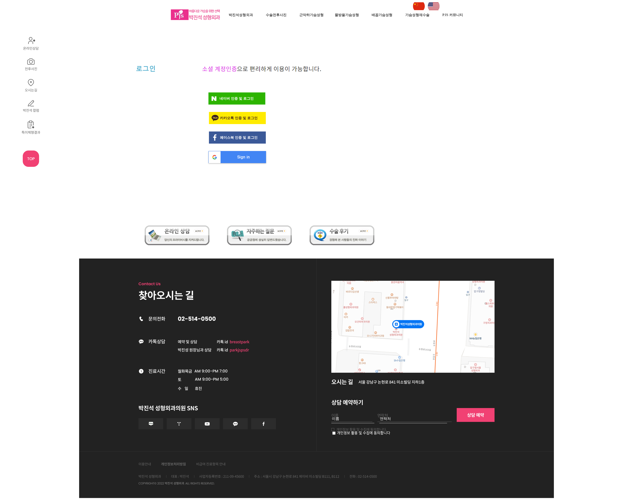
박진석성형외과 (241, 15)
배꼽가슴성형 (382, 15)
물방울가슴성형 (347, 15)
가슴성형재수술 (417, 15)
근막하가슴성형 (311, 15)
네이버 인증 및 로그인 (237, 98)
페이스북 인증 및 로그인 (239, 137)
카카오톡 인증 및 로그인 (239, 118)
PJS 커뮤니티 (452, 15)
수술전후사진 (276, 15)
